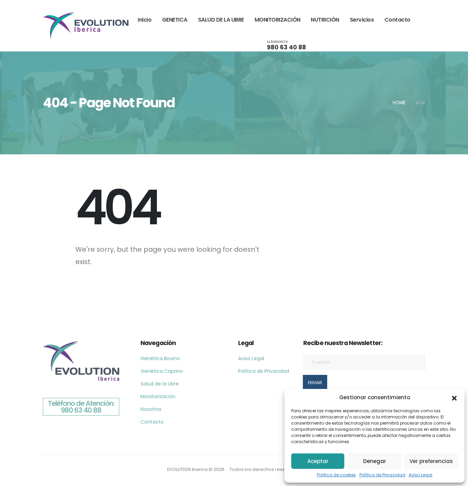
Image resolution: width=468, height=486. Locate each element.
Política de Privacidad (382, 475)
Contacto (397, 20)
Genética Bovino (160, 358)
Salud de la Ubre (159, 383)
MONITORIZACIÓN (277, 20)
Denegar (374, 461)
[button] (454, 397)
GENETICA (174, 20)
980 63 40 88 (286, 47)
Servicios (362, 20)
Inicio (144, 20)
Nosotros (150, 409)
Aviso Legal (420, 475)
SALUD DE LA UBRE (221, 20)
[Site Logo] (85, 25)
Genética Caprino (161, 371)
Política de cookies (336, 475)
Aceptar (318, 461)
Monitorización (157, 396)
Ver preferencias (431, 461)
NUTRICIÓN (325, 20)
